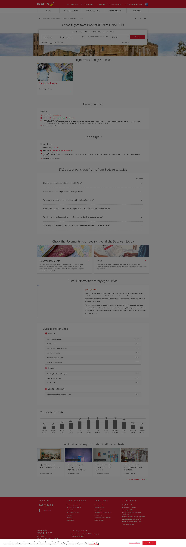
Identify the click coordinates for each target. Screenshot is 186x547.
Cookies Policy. (93, 544)
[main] (93, 543)
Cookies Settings (134, 543)
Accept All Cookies (149, 543)
